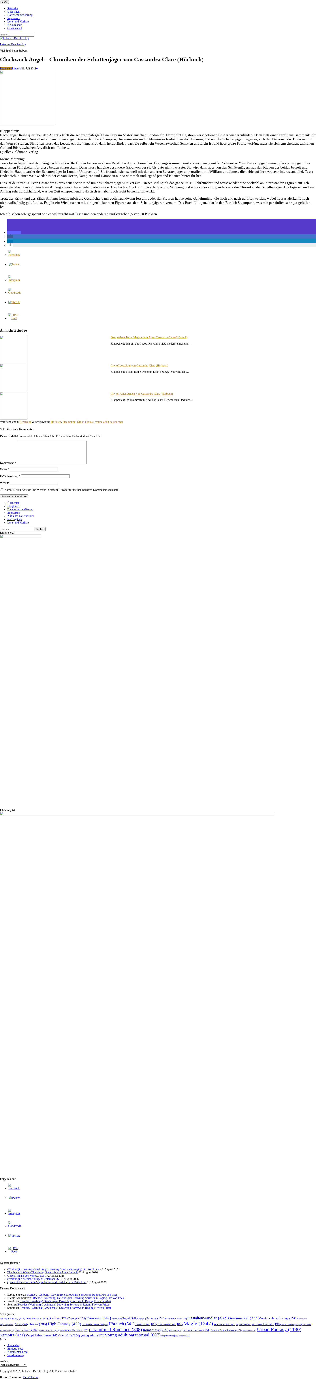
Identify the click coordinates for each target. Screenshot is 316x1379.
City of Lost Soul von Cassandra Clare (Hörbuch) (139, 365)
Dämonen (98, 1318)
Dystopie (77, 1318)
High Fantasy (64, 1324)
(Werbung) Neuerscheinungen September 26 (33, 1278)
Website (4, 482)
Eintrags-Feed (15, 1348)
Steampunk (69, 421)
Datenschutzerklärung (20, 14)
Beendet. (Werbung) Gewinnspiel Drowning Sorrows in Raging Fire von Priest (72, 1294)
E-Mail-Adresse (10, 476)
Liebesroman (170, 1324)
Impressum (13, 18)
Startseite (12, 8)
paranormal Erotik (49, 1330)
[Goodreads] (14, 292)
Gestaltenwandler (207, 1318)
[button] (14, 232)
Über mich (13, 11)
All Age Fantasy (12, 1318)
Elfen (117, 1318)
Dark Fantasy (37, 1318)
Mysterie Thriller (245, 1324)
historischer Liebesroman (95, 1324)
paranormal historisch (74, 1330)
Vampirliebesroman (42, 1335)
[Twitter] (14, 264)
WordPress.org (15, 1355)
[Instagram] (14, 280)
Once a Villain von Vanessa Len (25, 1275)
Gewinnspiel (14, 28)
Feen (169, 1318)
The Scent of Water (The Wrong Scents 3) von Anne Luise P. (42, 1272)
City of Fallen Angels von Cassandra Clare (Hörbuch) (142, 393)
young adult (92, 1335)
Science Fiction (196, 1330)
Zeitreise (184, 1335)
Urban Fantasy (85, 421)
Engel (130, 1318)
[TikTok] (14, 302)
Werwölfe (69, 1335)
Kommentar (8, 462)
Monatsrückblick (224, 1324)
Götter (21, 1324)
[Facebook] (14, 254)
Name (4, 469)
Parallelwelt (26, 1330)
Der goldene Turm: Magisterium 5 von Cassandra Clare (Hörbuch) (149, 337)
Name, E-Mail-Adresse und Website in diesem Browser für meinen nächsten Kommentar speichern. (61, 489)
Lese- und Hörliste (18, 21)
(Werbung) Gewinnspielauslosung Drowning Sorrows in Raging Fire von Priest (53, 1269)
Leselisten (146, 1324)
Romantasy (155, 1330)
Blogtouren (13, 506)
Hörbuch (56, 421)
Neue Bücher (268, 1324)
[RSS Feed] (14, 318)
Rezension (6, 68)
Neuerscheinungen (291, 1324)
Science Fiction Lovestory (226, 1330)
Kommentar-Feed (17, 1351)
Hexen (38, 1324)
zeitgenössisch (169, 1336)
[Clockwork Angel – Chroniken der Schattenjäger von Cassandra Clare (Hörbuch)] (27, 124)
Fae (142, 1318)
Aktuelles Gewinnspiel (20, 515)
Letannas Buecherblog (13, 44)
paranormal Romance (115, 1329)
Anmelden (13, 1345)
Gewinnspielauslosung (277, 1318)
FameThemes (30, 1377)
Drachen (58, 1318)
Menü (4, 2)
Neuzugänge (14, 24)
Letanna (16, 68)
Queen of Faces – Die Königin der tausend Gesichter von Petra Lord (46, 1282)
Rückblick (175, 1330)
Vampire (12, 1335)
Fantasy (155, 1318)
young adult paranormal (109, 421)
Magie (198, 1323)
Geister (181, 1318)
